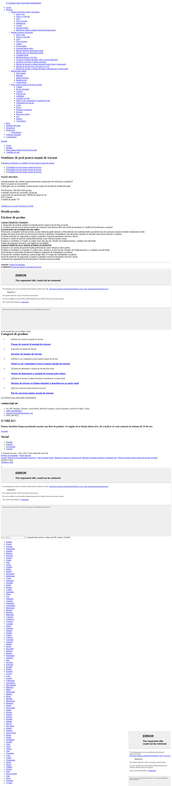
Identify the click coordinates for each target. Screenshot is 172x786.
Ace (17, 116)
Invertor (19, 112)
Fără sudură (20, 73)
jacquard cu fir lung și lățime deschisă (31, 62)
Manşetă (19, 75)
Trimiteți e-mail (7, 462)
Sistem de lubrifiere (17, 265)
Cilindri (19, 87)
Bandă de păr (21, 80)
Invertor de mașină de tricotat (26, 354)
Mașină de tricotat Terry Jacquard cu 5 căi (32, 66)
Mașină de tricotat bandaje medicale (21, 458)
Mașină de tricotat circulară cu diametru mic (99, 458)
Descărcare (10, 128)
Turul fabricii (16, 132)
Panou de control (23, 114)
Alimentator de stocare (25, 103)
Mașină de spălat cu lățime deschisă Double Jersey (36, 30)
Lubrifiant (20, 96)
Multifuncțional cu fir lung (26, 57)
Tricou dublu (21, 46)
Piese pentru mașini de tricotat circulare (26, 85)
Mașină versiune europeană (22, 32)
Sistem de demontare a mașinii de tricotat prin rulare (38, 373)
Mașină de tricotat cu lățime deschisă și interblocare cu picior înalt (42, 69)
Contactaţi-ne (11, 137)
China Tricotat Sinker (45, 458)
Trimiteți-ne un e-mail (9, 206)
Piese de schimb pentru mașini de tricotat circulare (137, 458)
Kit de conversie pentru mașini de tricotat (32, 393)
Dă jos (18, 107)
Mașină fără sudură (18, 71)
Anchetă (4, 431)
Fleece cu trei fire (23, 16)
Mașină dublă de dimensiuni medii (29, 50)
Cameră (19, 91)
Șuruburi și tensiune (24, 110)
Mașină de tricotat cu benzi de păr (68, 458)
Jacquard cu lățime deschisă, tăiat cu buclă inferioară (37, 60)
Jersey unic (20, 14)
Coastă (19, 25)
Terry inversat (21, 21)
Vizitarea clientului (13, 135)
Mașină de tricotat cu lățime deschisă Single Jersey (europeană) (41, 64)
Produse (9, 10)
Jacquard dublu (22, 28)
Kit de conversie (22, 89)
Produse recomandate (9, 455)
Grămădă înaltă (22, 55)
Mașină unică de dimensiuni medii (29, 53)
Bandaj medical (22, 78)
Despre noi (10, 130)
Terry (18, 19)
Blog (8, 123)
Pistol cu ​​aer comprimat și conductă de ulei (33, 100)
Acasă (8, 7)
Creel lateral (21, 121)
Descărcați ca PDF (26, 206)
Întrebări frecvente (13, 125)
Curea (18, 105)
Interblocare (21, 23)
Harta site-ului (25, 455)
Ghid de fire (21, 94)
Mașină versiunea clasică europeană (25, 12)
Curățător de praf (23, 98)
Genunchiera (21, 82)
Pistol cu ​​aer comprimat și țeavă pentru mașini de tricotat (40, 363)
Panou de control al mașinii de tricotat (26, 267)
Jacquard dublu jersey (24, 48)
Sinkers (19, 119)
